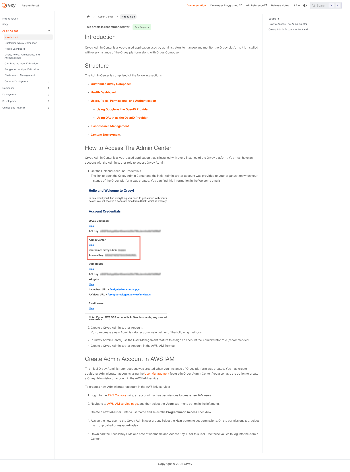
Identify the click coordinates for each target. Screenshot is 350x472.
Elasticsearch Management (110, 126)
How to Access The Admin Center (288, 23)
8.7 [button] (295, 5)
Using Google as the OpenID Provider (123, 109)
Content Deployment (105, 134)
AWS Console (117, 395)
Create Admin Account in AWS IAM (288, 29)
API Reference (255, 5)
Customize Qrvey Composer (111, 84)
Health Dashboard (103, 92)
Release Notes (280, 5)
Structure (274, 18)
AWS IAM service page (122, 403)
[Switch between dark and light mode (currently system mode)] (305, 5)
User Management (156, 373)
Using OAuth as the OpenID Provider (122, 117)
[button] (27, 31)
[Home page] (88, 17)
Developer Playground (224, 5)
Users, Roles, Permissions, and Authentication (123, 100)
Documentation (196, 5)
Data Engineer (142, 27)
